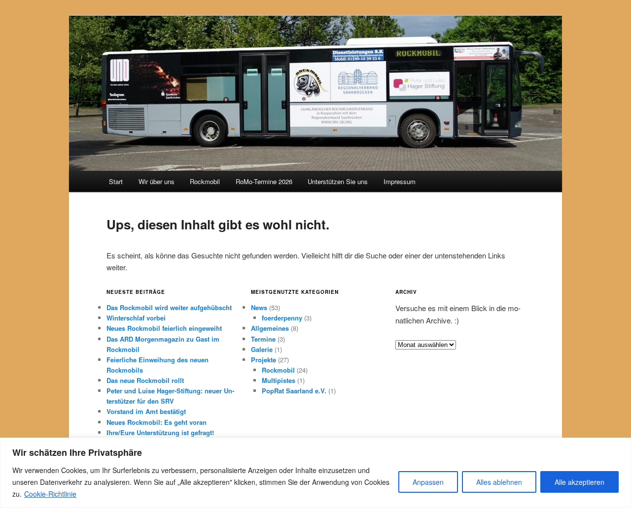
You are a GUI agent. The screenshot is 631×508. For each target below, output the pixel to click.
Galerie (262, 349)
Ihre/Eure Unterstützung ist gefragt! (160, 432)
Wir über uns (157, 181)
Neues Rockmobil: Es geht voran (156, 422)
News (259, 307)
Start (116, 181)
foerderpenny (282, 317)
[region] (315, 473)
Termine (263, 339)
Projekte (263, 359)
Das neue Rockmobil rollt (145, 380)
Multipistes (278, 380)
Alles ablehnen (499, 482)
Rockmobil (205, 181)
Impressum (400, 181)
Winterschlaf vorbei (136, 317)
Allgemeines (270, 328)
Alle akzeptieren (579, 482)
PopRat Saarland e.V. (294, 390)
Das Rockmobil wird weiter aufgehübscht (169, 307)
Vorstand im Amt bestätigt (146, 411)
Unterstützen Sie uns (338, 181)
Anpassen (428, 482)
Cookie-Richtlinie (50, 494)
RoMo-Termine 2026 (264, 181)
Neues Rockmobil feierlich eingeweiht (164, 328)
